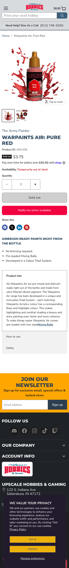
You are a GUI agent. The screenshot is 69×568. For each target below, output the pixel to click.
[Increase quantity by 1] (35, 184)
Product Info (14, 276)
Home (6, 36)
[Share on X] (12, 227)
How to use (13, 336)
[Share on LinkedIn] (19, 227)
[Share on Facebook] (5, 227)
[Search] (62, 15)
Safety (10, 348)
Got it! (32, 539)
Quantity (7, 175)
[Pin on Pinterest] (27, 227)
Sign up (57, 405)
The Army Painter (16, 130)
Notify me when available (34, 210)
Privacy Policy (18, 529)
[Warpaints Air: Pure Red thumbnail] (8, 115)
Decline (32, 549)
